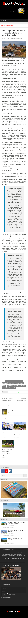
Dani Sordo (4, 383)
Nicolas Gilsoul (22, 385)
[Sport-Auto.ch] (14, 3)
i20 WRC (4, 385)
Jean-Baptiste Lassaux (17, 38)
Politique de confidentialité (7, 603)
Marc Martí (16, 385)
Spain (3, 387)
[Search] (25, 475)
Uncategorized (9, 25)
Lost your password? (6, 597)
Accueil (3, 25)
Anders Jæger (11, 381)
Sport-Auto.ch (5, 552)
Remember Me (11, 594)
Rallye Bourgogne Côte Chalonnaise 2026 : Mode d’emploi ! (16, 523)
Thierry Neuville (9, 387)
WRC (14, 387)
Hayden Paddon (11, 383)
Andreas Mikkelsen (19, 381)
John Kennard (10, 385)
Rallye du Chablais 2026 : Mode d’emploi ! (15, 531)
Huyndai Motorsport (19, 383)
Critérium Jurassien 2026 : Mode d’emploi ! (15, 539)
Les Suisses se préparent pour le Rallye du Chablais (20, 434)
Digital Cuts (25, 614)
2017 (6, 381)
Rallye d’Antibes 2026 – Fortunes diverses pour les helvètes (7, 434)
